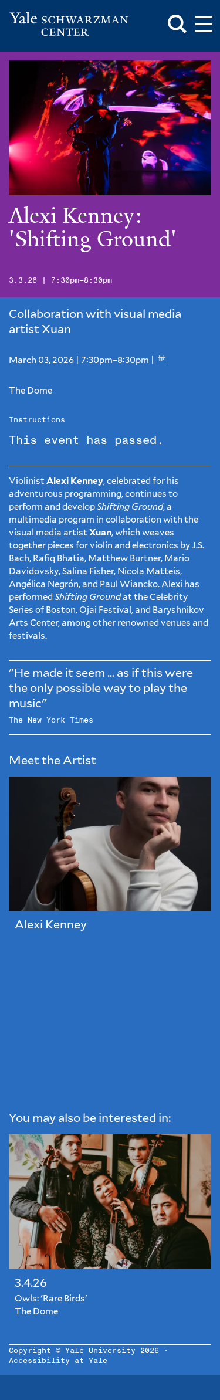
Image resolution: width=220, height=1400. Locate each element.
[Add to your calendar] (161, 360)
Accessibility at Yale (58, 1361)
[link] (110, 863)
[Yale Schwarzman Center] (69, 24)
